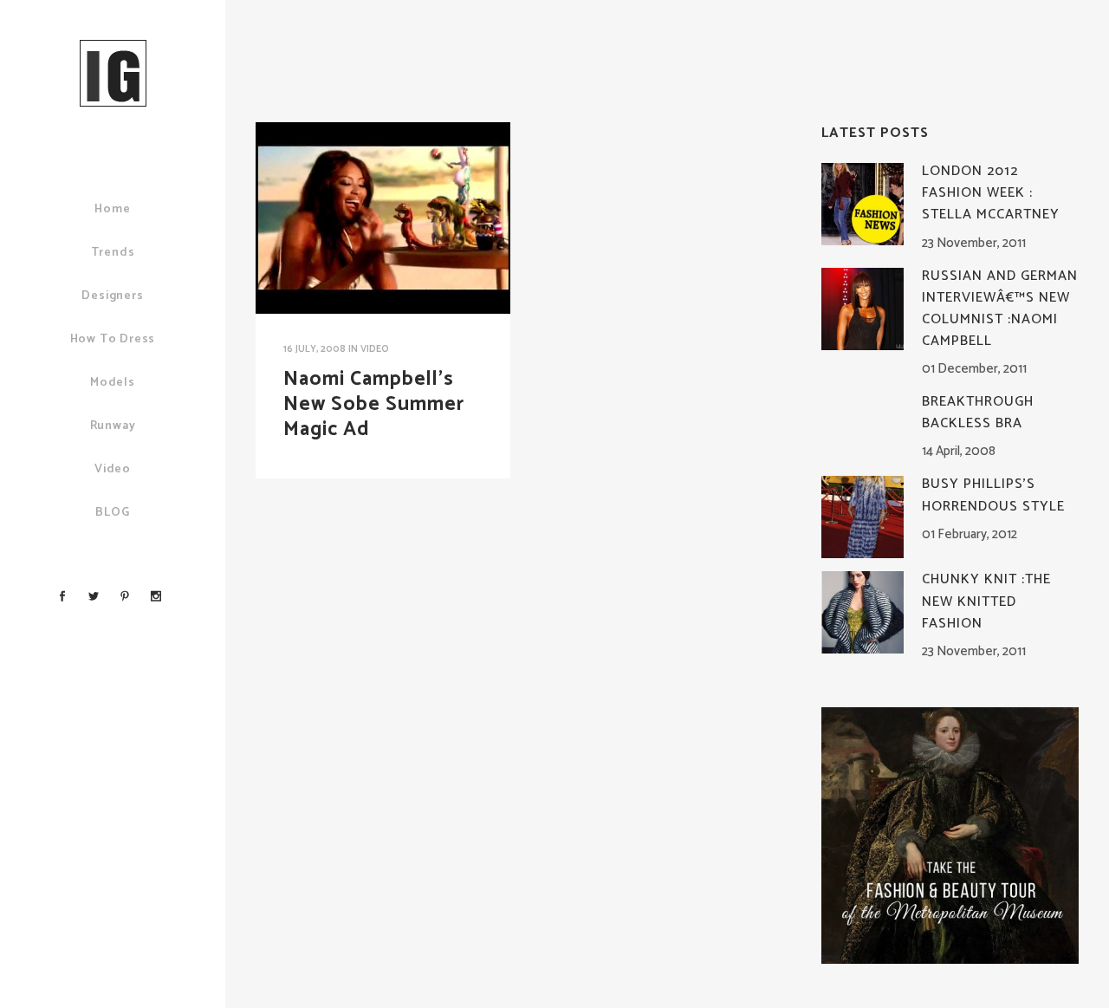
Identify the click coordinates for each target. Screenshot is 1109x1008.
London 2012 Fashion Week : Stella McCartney (991, 192)
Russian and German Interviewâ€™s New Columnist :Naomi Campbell (1000, 308)
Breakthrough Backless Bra (978, 412)
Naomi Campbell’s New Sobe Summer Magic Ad (373, 404)
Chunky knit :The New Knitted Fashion (986, 601)
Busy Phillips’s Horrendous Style (993, 494)
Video (374, 349)
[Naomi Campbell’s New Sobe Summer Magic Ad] (383, 218)
